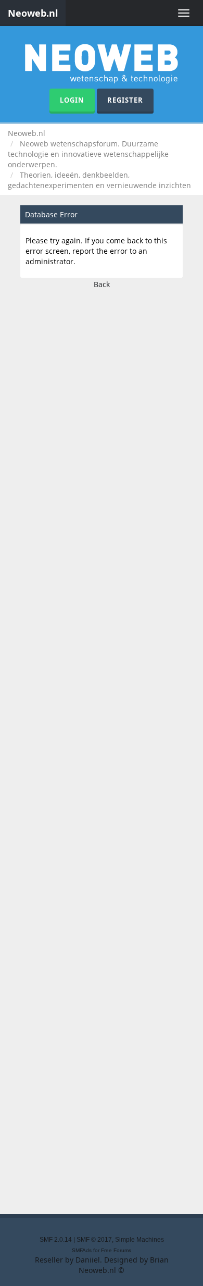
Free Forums (116, 1250)
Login (72, 100)
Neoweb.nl (33, 13)
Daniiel (87, 1260)
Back (102, 284)
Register (125, 100)
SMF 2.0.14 (56, 1239)
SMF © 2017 (94, 1239)
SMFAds (82, 1250)
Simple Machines (139, 1239)
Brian (159, 1260)
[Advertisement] (101, 748)
